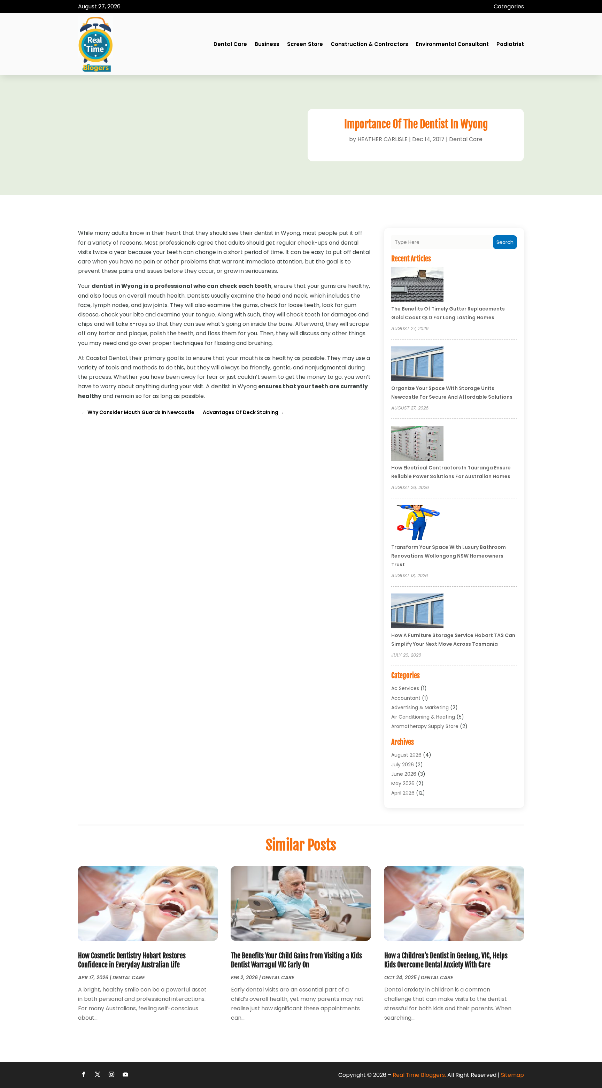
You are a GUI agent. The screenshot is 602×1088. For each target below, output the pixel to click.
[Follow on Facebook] (83, 1074)
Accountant (405, 698)
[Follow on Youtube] (125, 1074)
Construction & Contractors (369, 44)
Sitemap (512, 1075)
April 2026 (403, 792)
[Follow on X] (97, 1074)
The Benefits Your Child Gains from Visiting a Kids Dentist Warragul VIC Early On (296, 960)
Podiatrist (510, 44)
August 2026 (406, 754)
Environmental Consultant (452, 44)
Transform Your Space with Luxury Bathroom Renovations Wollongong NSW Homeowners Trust (448, 556)
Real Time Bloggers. (419, 1075)
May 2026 (403, 783)
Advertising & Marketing (420, 707)
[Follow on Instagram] (111, 1074)
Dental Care (230, 44)
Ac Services (405, 688)
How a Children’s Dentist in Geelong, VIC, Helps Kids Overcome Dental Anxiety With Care (446, 960)
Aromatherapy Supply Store (424, 726)
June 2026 (403, 774)
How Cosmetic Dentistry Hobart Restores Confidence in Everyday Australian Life (132, 960)
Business (267, 44)
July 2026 (402, 764)
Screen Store (305, 44)
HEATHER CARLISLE (382, 139)
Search (505, 242)
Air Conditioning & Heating (423, 716)
